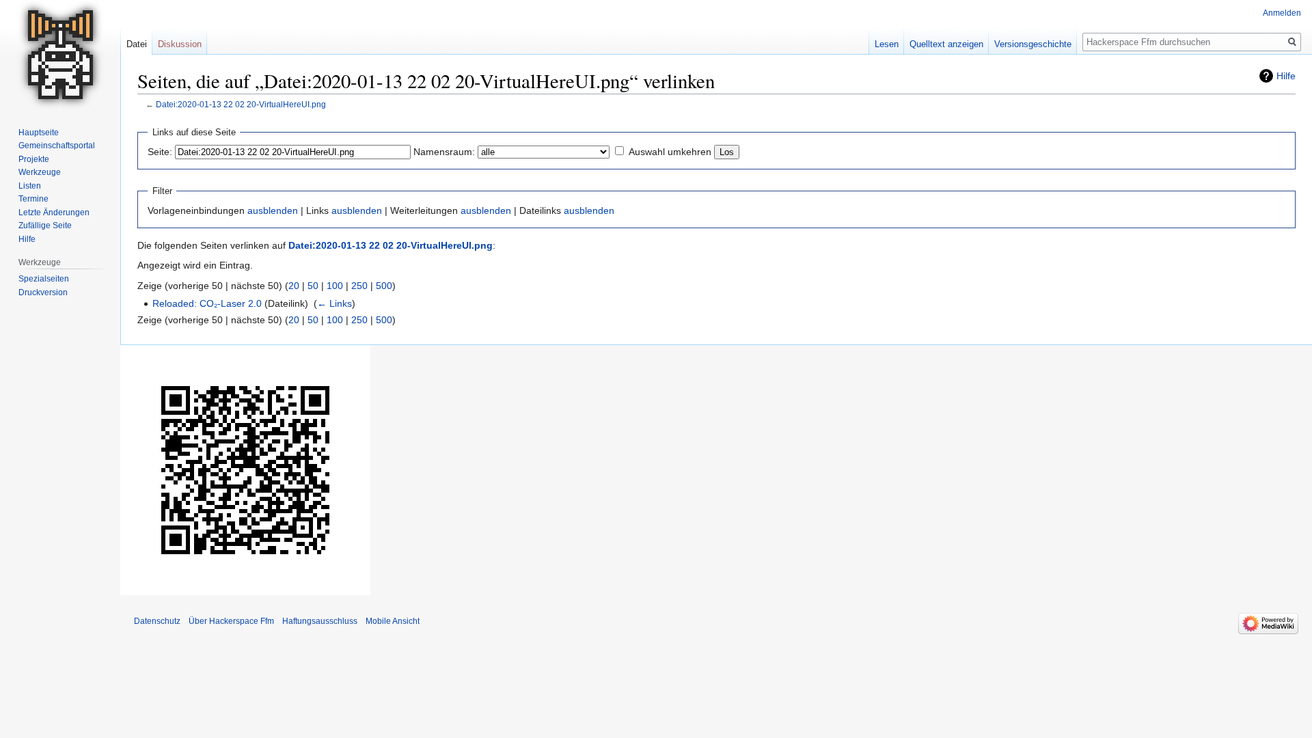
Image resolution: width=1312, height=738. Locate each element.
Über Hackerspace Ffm (231, 621)
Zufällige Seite (45, 225)
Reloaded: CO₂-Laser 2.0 (207, 303)
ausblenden (272, 210)
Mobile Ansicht (393, 621)
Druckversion (43, 292)
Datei (136, 44)
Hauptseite (38, 132)
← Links (334, 303)
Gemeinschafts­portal (56, 145)
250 (359, 285)
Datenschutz (157, 621)
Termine (33, 199)
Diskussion (180, 44)
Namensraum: (444, 151)
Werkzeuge (39, 172)
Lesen (887, 44)
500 (384, 285)
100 (335, 285)
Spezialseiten (43, 279)
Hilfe (1286, 75)
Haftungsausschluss (319, 621)
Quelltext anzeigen (946, 44)
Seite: (160, 151)
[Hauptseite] (60, 54)
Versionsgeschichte (1032, 44)
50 (313, 285)
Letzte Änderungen (54, 212)
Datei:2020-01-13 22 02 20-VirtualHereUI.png (241, 104)
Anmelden (1282, 13)
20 (293, 285)
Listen (29, 186)
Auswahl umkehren (670, 151)
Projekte (33, 159)
